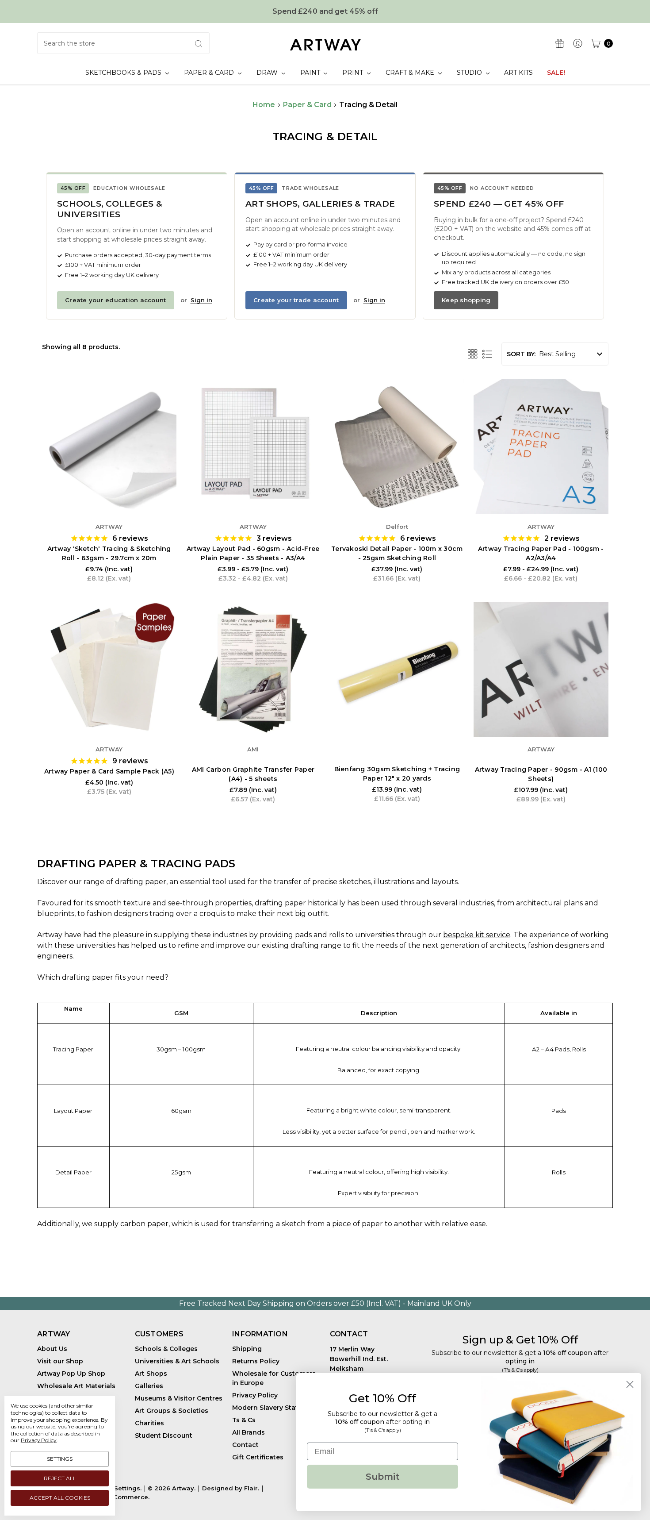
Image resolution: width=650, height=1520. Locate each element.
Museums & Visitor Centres (178, 1398)
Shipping (247, 1349)
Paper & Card (210, 73)
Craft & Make (411, 73)
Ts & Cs (244, 1420)
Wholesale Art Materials (76, 1386)
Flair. (251, 1488)
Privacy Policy (255, 1395)
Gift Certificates (257, 1457)
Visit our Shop (60, 1361)
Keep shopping (466, 300)
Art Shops (151, 1374)
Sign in (201, 300)
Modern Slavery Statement (275, 1408)
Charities (149, 1423)
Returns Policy (255, 1361)
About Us (52, 1349)
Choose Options (253, 487)
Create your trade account (296, 300)
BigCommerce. (126, 1497)
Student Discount (163, 1435)
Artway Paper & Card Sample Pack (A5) (109, 771)
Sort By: (521, 354)
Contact (245, 1445)
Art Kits (518, 73)
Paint (311, 73)
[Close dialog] (630, 1384)
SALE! (556, 73)
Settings (60, 1458)
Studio (470, 73)
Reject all (60, 1478)
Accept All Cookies (60, 1497)
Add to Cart (109, 487)
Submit (383, 1476)
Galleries (149, 1386)
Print (353, 73)
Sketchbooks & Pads (124, 73)
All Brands (248, 1432)
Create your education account (115, 300)
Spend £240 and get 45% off (325, 11)
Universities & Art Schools (177, 1361)
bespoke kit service (476, 935)
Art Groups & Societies (171, 1411)
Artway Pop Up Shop (71, 1374)
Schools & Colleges (166, 1349)
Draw (267, 73)
